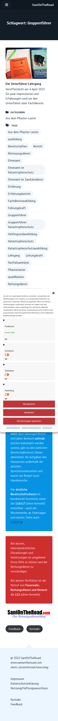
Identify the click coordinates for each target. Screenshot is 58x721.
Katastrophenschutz (21, 241)
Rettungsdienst (17, 284)
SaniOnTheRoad (43, 5)
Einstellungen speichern (29, 421)
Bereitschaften (17, 146)
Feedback (15, 629)
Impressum (47, 427)
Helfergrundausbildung (22, 234)
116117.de (17, 522)
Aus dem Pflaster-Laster (21, 118)
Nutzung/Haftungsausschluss (29, 688)
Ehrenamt (14, 160)
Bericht (37, 146)
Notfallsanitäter (18, 262)
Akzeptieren (29, 403)
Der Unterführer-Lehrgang (23, 84)
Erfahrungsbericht (19, 194)
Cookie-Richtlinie (13, 427)
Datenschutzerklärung (31, 427)
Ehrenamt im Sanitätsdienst (25, 179)
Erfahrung (14, 186)
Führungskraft (17, 208)
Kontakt (34, 629)
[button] (53, 292)
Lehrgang (14, 255)
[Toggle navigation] (6, 4)
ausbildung (15, 139)
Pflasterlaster (16, 270)
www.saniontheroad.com (26, 662)
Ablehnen (29, 412)
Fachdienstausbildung (21, 201)
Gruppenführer (17, 215)
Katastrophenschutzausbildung (27, 248)
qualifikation (16, 277)
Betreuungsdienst (19, 153)
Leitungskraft (34, 255)
